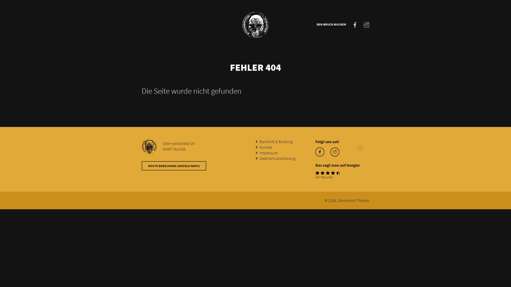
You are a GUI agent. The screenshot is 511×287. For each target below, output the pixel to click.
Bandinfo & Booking (275, 141)
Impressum (268, 152)
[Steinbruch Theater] (255, 25)
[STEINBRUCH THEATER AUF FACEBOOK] (355, 25)
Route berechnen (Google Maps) (174, 166)
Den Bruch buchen (331, 24)
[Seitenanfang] (360, 148)
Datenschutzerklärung (277, 158)
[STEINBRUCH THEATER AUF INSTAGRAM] (366, 25)
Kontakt (265, 147)
